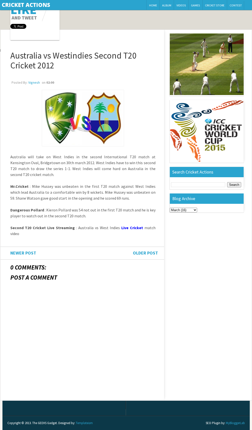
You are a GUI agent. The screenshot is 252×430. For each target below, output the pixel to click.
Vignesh (34, 82)
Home (153, 5)
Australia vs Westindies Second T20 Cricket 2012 (73, 60)
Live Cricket (132, 227)
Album (166, 5)
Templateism (84, 423)
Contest (236, 5)
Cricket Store (214, 5)
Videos (181, 5)
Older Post (145, 253)
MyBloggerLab (235, 423)
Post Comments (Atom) (44, 396)
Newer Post (23, 253)
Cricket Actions (26, 4)
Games (195, 5)
